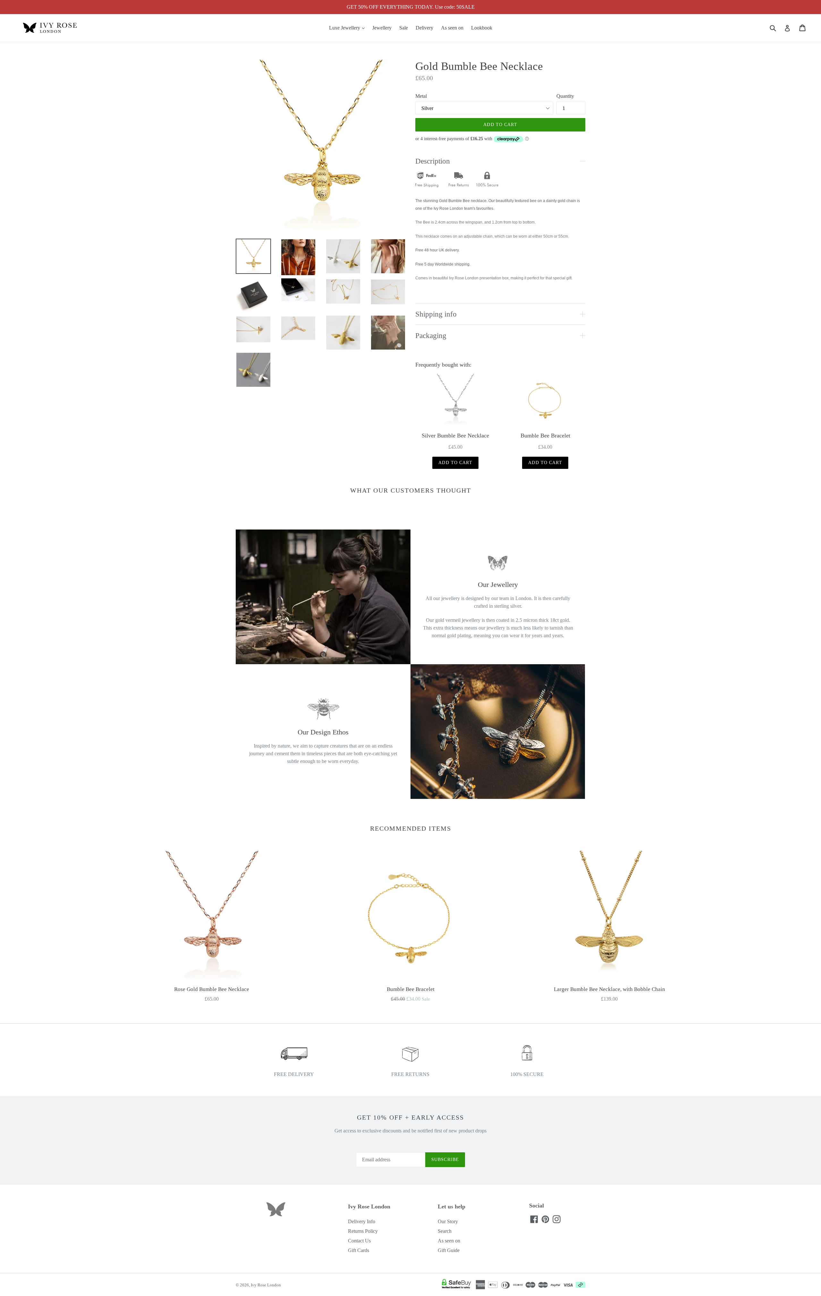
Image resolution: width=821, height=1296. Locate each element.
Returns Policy (363, 1231)
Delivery (424, 27)
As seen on (452, 27)
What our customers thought (410, 490)
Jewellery (382, 27)
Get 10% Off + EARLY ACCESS (410, 1117)
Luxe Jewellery (348, 27)
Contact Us (359, 1240)
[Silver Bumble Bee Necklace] (455, 400)
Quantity (565, 96)
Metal (421, 96)
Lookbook (481, 27)
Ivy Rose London (266, 1285)
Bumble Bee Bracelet (545, 435)
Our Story (448, 1221)
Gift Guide (449, 1250)
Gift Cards (358, 1250)
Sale (403, 27)
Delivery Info (361, 1221)
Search (445, 1231)
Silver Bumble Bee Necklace (455, 435)
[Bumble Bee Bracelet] (545, 400)
